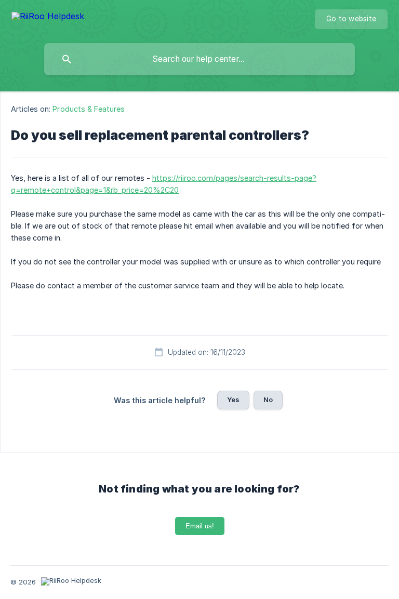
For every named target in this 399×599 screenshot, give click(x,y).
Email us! (199, 526)
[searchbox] (199, 59)
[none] (47, 17)
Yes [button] (233, 399)
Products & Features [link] (88, 108)
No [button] (268, 399)
